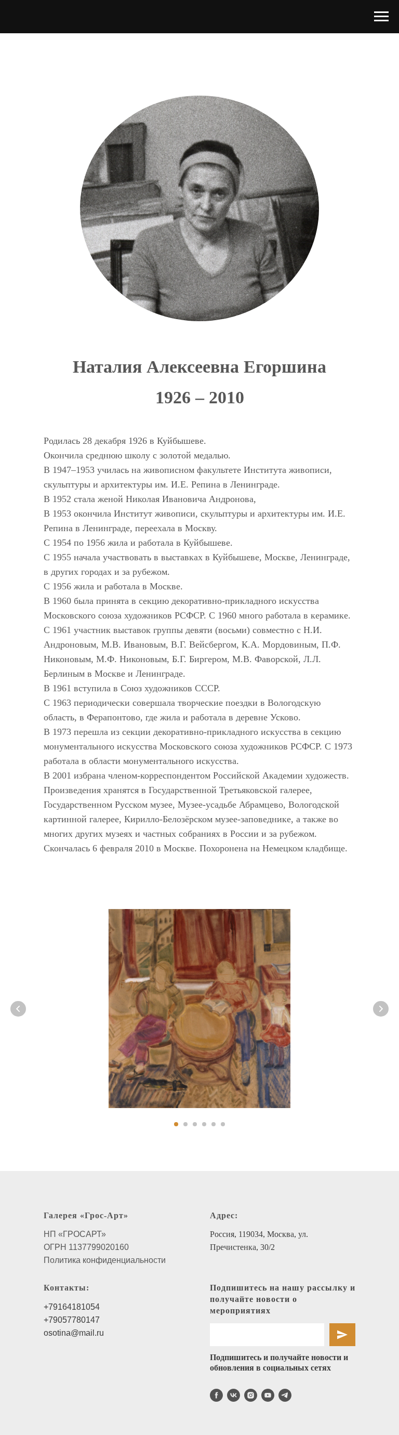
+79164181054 (72, 1306)
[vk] (233, 1395)
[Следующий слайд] (381, 1009)
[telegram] (284, 1395)
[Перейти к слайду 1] (176, 1124)
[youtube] (267, 1395)
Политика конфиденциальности (105, 1260)
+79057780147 (72, 1319)
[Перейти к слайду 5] (213, 1124)
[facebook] (216, 1395)
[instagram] (250, 1395)
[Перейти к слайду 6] (223, 1124)
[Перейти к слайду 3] (195, 1124)
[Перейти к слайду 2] (185, 1124)
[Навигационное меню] (381, 16)
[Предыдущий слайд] (18, 1009)
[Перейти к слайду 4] (204, 1124)
